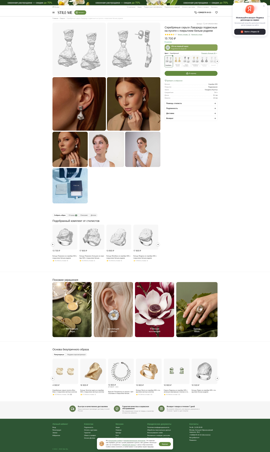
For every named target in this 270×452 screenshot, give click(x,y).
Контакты (214, 7)
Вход (54, 427)
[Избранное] (216, 12)
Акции (140, 7)
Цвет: (167, 53)
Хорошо (165, 444)
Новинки (118, 430)
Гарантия (87, 432)
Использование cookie (155, 432)
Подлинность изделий (172, 7)
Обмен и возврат (203, 7)
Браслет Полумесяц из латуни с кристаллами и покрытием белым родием (121, 392)
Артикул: (200, 24)
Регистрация (56, 430)
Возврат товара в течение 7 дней (181, 406)
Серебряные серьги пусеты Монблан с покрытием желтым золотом (64, 391)
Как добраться (194, 437)
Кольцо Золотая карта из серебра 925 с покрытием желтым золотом (92, 391)
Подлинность (88, 427)
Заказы (54, 432)
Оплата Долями (89, 438)
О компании (131, 7)
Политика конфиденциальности (158, 427)
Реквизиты (192, 440)
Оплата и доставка (188, 7)
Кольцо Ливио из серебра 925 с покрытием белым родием (204, 391)
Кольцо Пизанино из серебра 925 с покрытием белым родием (64, 257)
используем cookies (115, 440)
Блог (117, 435)
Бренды (118, 432)
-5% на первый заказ (179, 46)
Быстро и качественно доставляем (93, 406)
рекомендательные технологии (134, 440)
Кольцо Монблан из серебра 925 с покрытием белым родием (118, 257)
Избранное (56, 435)
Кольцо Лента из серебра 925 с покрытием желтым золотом (148, 391)
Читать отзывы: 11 (184, 34)
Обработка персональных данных (159, 430)
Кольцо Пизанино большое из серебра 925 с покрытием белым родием (91, 257)
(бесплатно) (199, 435)
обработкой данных (129, 445)
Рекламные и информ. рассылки (158, 435)
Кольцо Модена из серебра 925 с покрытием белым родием (145, 257)
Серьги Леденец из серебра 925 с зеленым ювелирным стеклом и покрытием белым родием (176, 391)
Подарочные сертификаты (153, 7)
